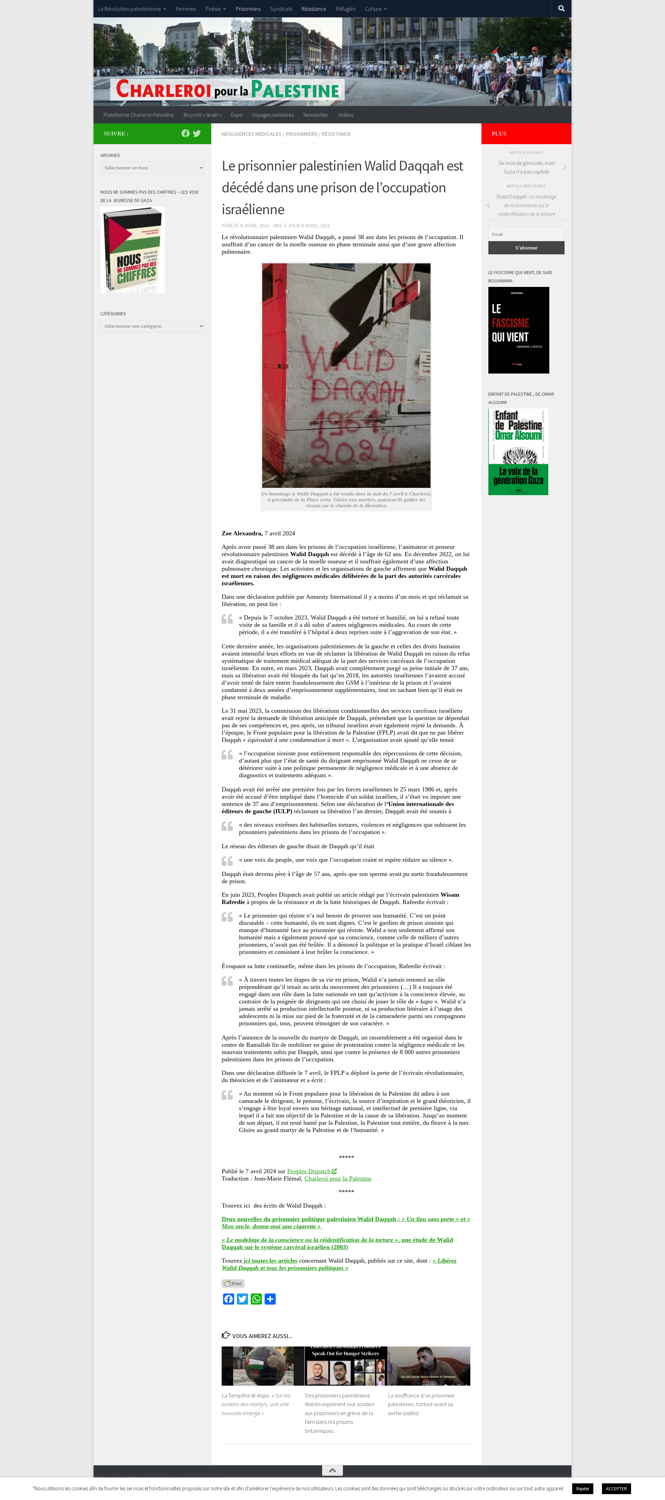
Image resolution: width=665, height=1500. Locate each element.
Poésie (213, 8)
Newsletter (315, 114)
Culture (373, 8)
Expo (236, 114)
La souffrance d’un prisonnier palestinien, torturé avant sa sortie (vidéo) (421, 1404)
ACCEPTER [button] (616, 1489)
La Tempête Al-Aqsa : (256, 1404)
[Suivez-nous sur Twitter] (197, 133)
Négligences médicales (252, 133)
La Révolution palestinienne (129, 8)
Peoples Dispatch (308, 1171)
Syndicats (281, 8)
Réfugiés (345, 8)
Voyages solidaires (273, 114)
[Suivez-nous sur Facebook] (185, 133)
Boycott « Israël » (202, 114)
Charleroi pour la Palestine (338, 1178)
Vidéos (345, 114)
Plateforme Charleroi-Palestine (139, 114)
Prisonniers (248, 8)
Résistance (314, 8)
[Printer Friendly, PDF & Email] (233, 1283)
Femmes (186, 8)
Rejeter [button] (582, 1489)
